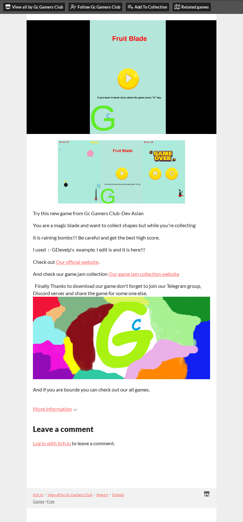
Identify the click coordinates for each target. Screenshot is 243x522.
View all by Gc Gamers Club (69, 494)
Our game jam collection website (144, 274)
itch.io (38, 494)
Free (50, 501)
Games (38, 501)
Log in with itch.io (52, 443)
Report (102, 494)
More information (52, 409)
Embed (118, 494)
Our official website (77, 262)
